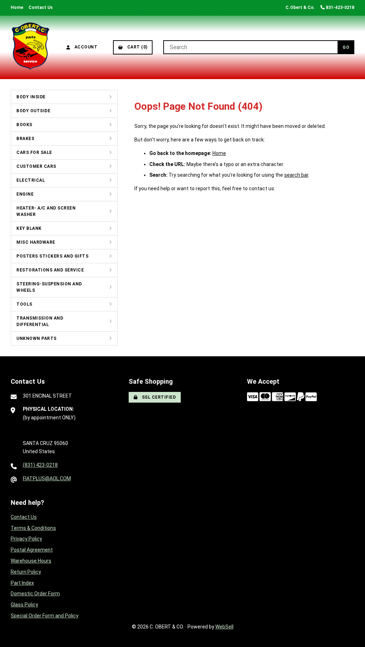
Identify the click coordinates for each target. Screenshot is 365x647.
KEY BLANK (29, 228)
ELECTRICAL (30, 180)
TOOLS (24, 304)
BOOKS (24, 124)
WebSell (224, 627)
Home (17, 7)
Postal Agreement (32, 550)
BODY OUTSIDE (33, 110)
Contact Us (41, 7)
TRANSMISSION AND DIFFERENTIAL (39, 321)
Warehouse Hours (31, 561)
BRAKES (25, 138)
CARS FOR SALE (34, 152)
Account (85, 47)
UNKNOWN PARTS (36, 338)
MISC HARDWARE (35, 242)
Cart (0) (136, 47)
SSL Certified (157, 397)
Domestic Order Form (35, 593)
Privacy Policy (26, 539)
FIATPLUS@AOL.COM (47, 478)
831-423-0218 (339, 7)
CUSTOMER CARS (36, 166)
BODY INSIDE (31, 96)
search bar (296, 175)
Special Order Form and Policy (44, 615)
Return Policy (26, 572)
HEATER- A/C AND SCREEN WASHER (46, 211)
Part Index (22, 583)
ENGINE (25, 194)
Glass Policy (24, 604)
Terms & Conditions (33, 528)
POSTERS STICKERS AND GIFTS (52, 256)
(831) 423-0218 (40, 465)
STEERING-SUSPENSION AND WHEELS (49, 287)
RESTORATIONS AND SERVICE (50, 270)
